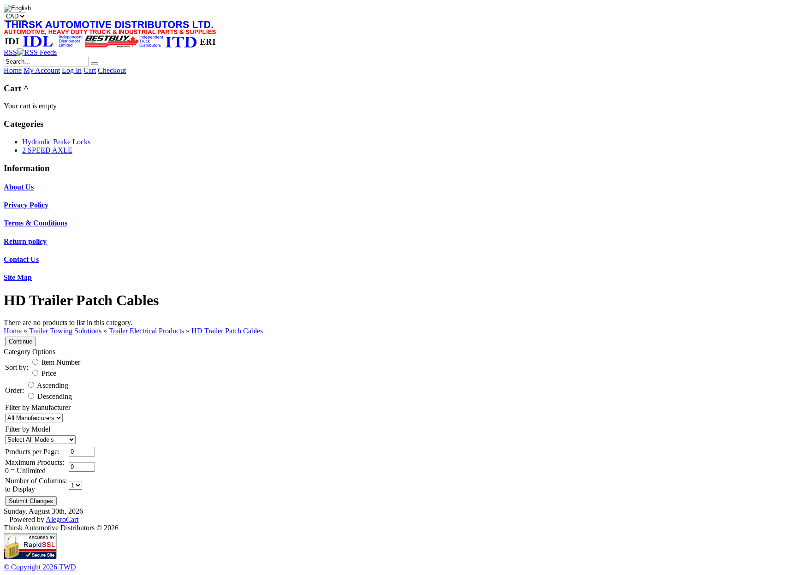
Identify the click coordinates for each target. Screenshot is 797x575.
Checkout (112, 70)
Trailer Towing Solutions (65, 331)
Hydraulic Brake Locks (56, 142)
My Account (42, 70)
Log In (72, 70)
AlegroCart (62, 519)
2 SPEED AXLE (47, 150)
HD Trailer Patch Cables (227, 331)
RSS (10, 52)
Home (13, 70)
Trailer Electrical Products (146, 331)
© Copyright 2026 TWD (40, 567)
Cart (89, 70)
